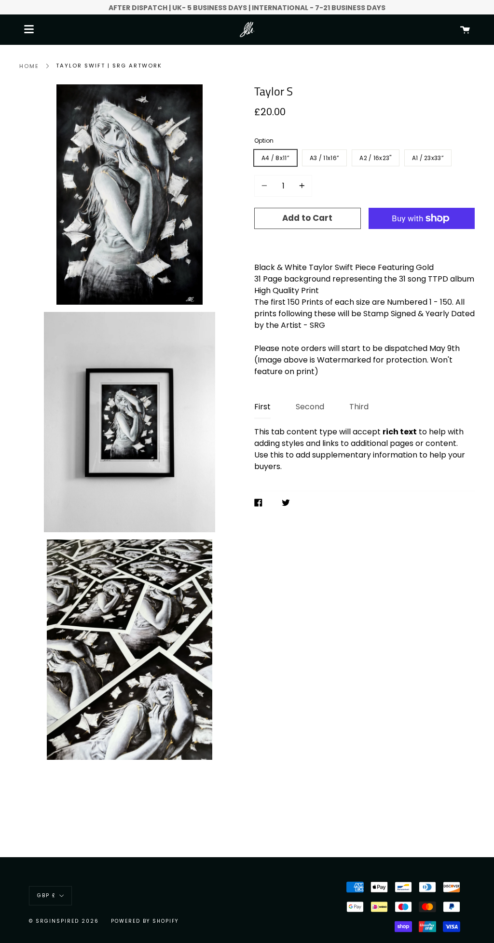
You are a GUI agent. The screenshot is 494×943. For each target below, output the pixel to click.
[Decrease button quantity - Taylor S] (265, 186)
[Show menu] (29, 29)
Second (310, 406)
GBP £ (46, 895)
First (262, 406)
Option (264, 140)
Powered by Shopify (144, 921)
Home (29, 66)
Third (359, 406)
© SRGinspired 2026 (64, 921)
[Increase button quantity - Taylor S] (300, 186)
